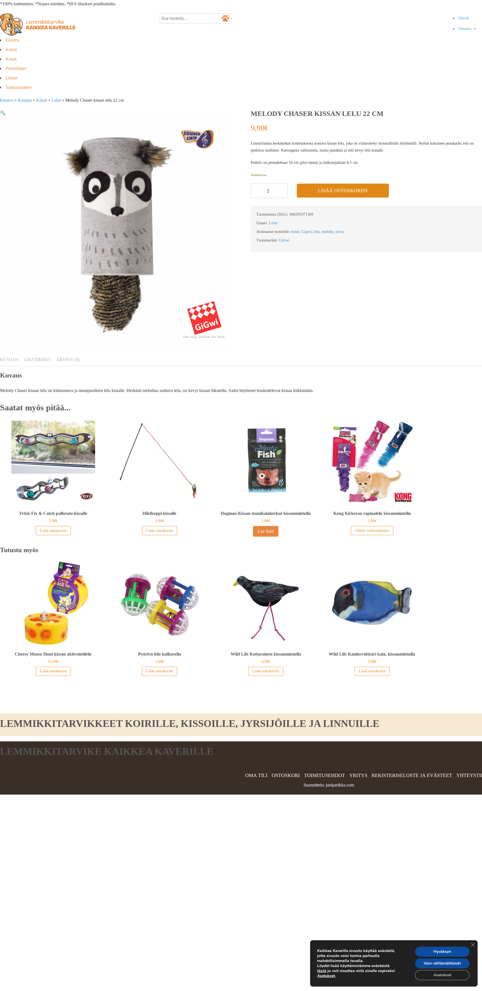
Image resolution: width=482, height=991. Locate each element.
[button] (3, 113)
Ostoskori (467, 29)
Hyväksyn (442, 951)
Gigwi (307, 232)
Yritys (358, 775)
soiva (340, 232)
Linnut (11, 78)
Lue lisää (266, 531)
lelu (317, 232)
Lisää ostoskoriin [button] (53, 531)
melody (327, 232)
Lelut (56, 100)
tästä (321, 970)
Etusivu (12, 40)
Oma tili (463, 18)
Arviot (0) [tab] (67, 359)
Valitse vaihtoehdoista (372, 531)
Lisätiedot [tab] (37, 359)
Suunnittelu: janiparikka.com (328, 785)
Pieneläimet (16, 68)
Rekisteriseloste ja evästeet (412, 775)
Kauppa (25, 100)
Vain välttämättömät (442, 963)
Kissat (11, 59)
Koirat (11, 49)
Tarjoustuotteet (19, 87)
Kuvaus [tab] (9, 359)
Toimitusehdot (324, 775)
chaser (295, 232)
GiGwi (284, 240)
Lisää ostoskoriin (343, 190)
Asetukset (326, 975)
